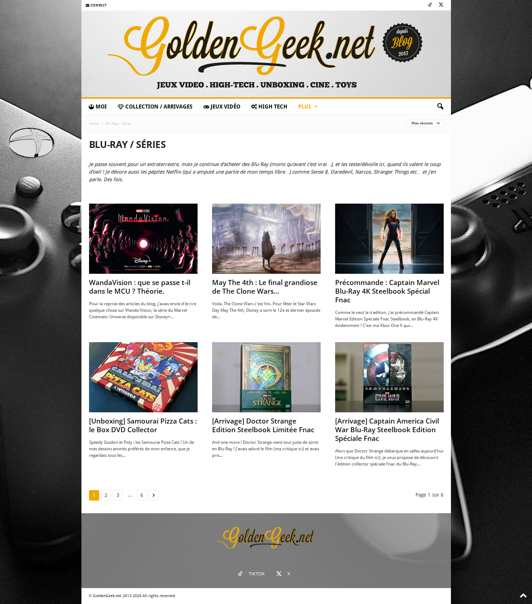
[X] (441, 5)
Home (94, 124)
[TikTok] (430, 5)
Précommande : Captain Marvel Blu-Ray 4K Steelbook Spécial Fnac (387, 291)
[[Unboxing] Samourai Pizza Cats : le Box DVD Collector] (143, 377)
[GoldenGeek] (266, 53)
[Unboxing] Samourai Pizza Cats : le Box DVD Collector (143, 425)
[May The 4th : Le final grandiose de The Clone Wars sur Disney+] (266, 239)
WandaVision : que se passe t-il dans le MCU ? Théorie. (139, 287)
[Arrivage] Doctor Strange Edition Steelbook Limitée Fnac (263, 425)
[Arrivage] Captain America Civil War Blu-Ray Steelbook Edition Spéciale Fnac (387, 429)
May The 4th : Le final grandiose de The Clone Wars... (264, 287)
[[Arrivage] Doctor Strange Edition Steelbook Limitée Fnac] (266, 377)
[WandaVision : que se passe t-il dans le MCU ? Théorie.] (143, 239)
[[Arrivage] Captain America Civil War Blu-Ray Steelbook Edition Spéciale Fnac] (389, 377)
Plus (304, 106)
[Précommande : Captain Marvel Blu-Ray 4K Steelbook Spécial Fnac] (389, 239)
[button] (440, 107)
